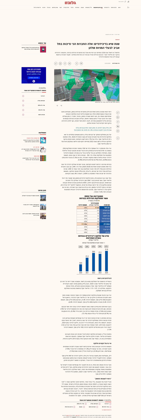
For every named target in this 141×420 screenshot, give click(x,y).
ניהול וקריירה (66, 7)
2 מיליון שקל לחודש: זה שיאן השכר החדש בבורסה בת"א (93, 128)
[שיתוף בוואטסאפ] (60, 63)
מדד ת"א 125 (80, 404)
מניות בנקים (36, 156)
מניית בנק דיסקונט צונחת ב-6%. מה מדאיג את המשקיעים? (92, 130)
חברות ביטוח (92, 407)
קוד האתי (77, 415)
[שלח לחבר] (117, 131)
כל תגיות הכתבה (107, 410)
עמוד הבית (117, 34)
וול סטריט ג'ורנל (37, 7)
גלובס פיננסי (113, 7)
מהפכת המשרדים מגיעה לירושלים (30, 195)
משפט (82, 7)
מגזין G (48, 7)
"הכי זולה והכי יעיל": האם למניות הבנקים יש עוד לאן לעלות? (31, 158)
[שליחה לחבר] (69, 63)
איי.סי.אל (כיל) (69, 407)
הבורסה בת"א (94, 404)
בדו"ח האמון (69, 415)
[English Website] (128, 7)
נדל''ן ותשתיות (88, 7)
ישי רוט (37, 147)
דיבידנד (117, 40)
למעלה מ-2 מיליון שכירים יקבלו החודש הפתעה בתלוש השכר (31, 141)
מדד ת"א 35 (105, 407)
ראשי (119, 7)
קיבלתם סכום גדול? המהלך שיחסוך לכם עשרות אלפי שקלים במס (30, 48)
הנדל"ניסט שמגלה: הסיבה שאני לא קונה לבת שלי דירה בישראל (30, 150)
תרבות (43, 7)
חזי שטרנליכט (115, 63)
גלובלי (72, 7)
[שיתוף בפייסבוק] (65, 63)
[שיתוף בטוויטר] (55, 63)
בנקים (80, 407)
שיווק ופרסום (55, 7)
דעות (61, 7)
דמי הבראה (36, 138)
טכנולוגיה (77, 7)
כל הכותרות (106, 7)
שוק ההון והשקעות (97, 7)
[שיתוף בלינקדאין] (117, 126)
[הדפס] (81, 63)
